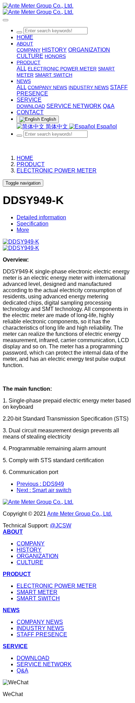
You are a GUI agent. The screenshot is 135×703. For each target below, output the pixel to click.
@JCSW (60, 525)
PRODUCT (31, 164)
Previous (40, 484)
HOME (25, 37)
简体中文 (56, 126)
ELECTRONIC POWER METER (57, 170)
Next (44, 490)
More (23, 230)
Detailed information (41, 217)
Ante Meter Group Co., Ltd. (79, 514)
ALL (21, 68)
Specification (32, 224)
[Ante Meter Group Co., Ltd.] (67, 9)
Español (106, 126)
